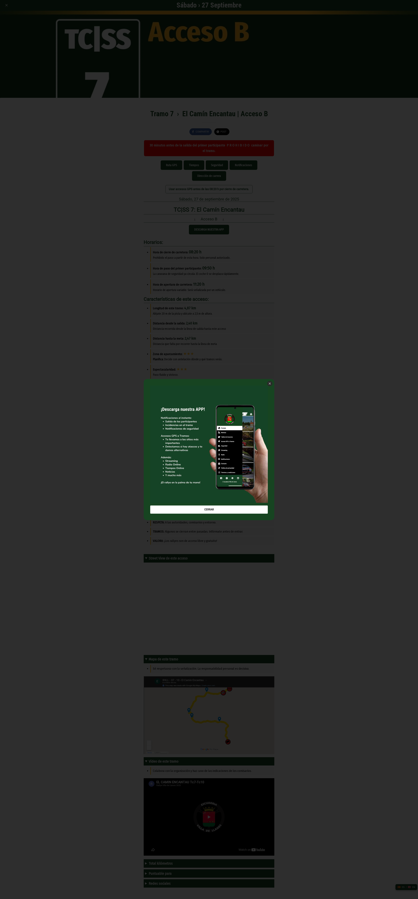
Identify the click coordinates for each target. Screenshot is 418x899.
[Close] (269, 383)
